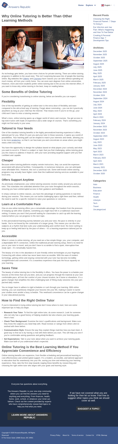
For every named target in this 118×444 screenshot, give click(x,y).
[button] (114, 5)
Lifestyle (96, 200)
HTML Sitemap (101, 435)
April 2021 (97, 161)
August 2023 (98, 139)
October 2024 (99, 95)
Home (81, 5)
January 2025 (99, 86)
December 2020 (100, 170)
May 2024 (97, 111)
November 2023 (100, 130)
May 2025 (97, 73)
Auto (95, 184)
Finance (96, 194)
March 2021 (98, 164)
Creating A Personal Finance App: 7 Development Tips (101, 38)
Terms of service (78, 435)
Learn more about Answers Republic (30, 416)
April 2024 (97, 114)
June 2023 (97, 145)
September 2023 (100, 136)
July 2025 (97, 67)
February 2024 (99, 120)
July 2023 (97, 142)
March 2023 (98, 155)
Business (97, 187)
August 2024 (98, 101)
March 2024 (98, 117)
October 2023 (99, 133)
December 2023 (100, 126)
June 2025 (97, 70)
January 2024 (99, 123)
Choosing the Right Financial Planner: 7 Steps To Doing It (104, 21)
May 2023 (97, 148)
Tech (95, 203)
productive (16, 140)
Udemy (26, 79)
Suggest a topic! (88, 408)
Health (96, 197)
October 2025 (99, 58)
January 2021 (99, 167)
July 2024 (97, 105)
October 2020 (99, 173)
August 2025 (98, 64)
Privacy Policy (55, 435)
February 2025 (99, 83)
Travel (96, 206)
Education (97, 191)
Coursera (37, 79)
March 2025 (98, 79)
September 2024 (100, 98)
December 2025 (100, 51)
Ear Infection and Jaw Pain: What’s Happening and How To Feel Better (103, 29)
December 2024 (100, 89)
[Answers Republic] (16, 5)
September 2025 (100, 61)
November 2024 (100, 92)
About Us (66, 435)
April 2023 (97, 152)
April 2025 (97, 76)
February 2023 (99, 158)
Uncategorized (99, 209)
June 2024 (97, 108)
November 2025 (100, 54)
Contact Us (90, 435)
